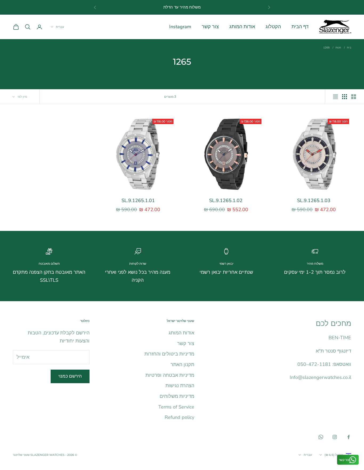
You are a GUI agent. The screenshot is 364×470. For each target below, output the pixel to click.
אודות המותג (242, 26)
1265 (326, 48)
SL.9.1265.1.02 (225, 200)
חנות (338, 48)
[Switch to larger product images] (353, 96)
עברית (60, 27)
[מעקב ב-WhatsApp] (320, 437)
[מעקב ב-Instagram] (334, 437)
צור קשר (210, 26)
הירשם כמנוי (70, 376)
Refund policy (179, 417)
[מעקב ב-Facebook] (348, 437)
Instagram (180, 26)
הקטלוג (273, 26)
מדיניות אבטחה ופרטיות (169, 375)
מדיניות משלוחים (177, 396)
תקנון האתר (182, 364)
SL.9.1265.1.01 (138, 200)
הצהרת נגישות (179, 385)
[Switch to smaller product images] (344, 96)
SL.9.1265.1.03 (313, 200)
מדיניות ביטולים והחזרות (169, 354)
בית (349, 48)
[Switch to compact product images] (335, 96)
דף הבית (300, 26)
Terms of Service (176, 407)
